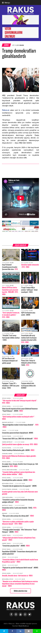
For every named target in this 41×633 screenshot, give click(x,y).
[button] (4, 631)
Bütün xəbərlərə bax (20, 591)
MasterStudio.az (24, 626)
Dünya (6, 45)
